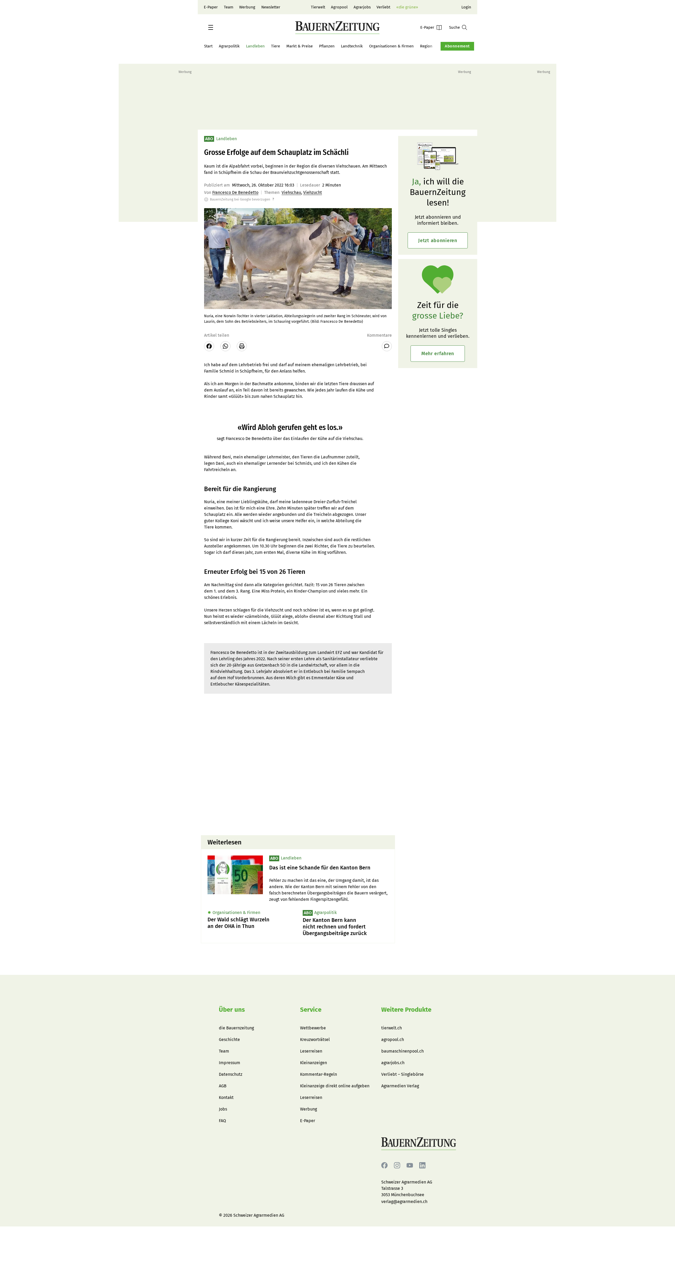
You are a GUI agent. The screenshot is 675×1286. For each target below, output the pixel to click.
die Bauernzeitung (236, 1027)
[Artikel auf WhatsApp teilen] (225, 346)
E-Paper (211, 7)
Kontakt (226, 1097)
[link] (328, 867)
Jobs (223, 1109)
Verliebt (383, 7)
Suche (454, 27)
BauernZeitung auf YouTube (410, 1165)
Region (426, 46)
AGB (222, 1085)
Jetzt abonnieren (437, 240)
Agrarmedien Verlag (400, 1085)
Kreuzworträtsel (315, 1039)
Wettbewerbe (313, 1027)
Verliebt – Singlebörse (402, 1074)
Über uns (232, 1009)
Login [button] (466, 7)
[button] (210, 27)
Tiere (275, 46)
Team (228, 7)
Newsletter (270, 7)
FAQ (222, 1120)
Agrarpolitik (229, 46)
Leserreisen (311, 1051)
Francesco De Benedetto (235, 192)
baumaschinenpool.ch (402, 1051)
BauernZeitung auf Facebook (384, 1165)
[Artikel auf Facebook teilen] (209, 346)
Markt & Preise (299, 46)
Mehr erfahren (437, 353)
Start (208, 46)
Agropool (339, 7)
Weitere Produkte (406, 1009)
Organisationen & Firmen (391, 46)
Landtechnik (352, 46)
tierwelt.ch (391, 1027)
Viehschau (291, 192)
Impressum (229, 1062)
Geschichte (229, 1039)
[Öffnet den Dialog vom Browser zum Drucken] (242, 346)
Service (310, 1009)
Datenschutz (230, 1074)
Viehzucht (312, 192)
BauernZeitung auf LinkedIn (422, 1165)
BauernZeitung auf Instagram (397, 1165)
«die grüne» (407, 7)
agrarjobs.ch (392, 1062)
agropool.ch (392, 1039)
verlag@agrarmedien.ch (404, 1201)
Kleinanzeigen (313, 1062)
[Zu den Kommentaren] (387, 346)
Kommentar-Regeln (318, 1074)
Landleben (255, 46)
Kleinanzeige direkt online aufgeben (334, 1085)
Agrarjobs (362, 7)
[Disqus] (298, 764)
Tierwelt (318, 7)
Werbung (247, 7)
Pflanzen (327, 46)
